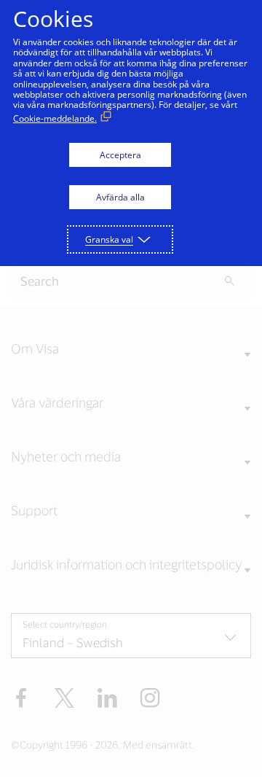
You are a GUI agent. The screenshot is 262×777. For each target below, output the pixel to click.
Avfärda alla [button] (120, 197)
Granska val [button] (109, 239)
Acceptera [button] (120, 155)
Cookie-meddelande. (55, 118)
